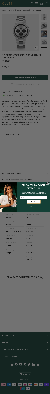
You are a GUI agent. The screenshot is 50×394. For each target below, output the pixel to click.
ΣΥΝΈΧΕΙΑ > (33, 201)
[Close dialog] (47, 183)
